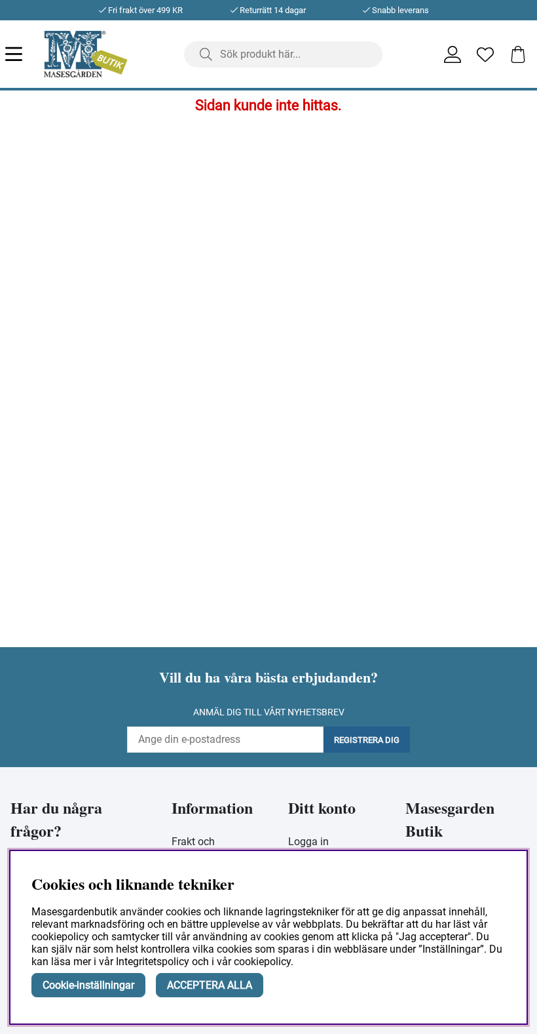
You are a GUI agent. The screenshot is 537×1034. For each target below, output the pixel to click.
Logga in (308, 841)
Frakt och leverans (193, 847)
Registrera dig (366, 740)
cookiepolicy (262, 961)
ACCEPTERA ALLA (209, 985)
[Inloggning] (452, 54)
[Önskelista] (485, 54)
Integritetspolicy (152, 961)
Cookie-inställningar (88, 985)
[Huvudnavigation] (24, 54)
